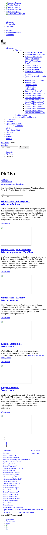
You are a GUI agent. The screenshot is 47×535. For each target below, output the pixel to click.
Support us (10, 35)
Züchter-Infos (11, 119)
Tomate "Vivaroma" (32, 70)
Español (17, 12)
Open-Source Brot (13, 130)
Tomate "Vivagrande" (33, 67)
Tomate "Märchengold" (34, 106)
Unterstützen (10, 26)
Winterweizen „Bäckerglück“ (30, 88)
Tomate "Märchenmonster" (35, 108)
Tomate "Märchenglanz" (34, 104)
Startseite (9, 152)
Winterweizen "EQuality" (35, 80)
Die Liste (18, 50)
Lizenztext (19, 126)
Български (20, 14)
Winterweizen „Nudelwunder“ (31, 83)
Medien (9, 136)
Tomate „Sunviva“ (32, 65)
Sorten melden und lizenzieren (26, 117)
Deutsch (17, 3)
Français (17, 9)
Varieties (9, 30)
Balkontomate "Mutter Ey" (35, 93)
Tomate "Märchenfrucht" (34, 102)
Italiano (16, 7)
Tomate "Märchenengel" (34, 98)
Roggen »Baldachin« (11, 345)
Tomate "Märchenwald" (34, 111)
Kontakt (9, 139)
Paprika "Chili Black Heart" (12, 462)
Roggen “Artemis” (10, 388)
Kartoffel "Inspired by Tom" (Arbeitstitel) (33, 58)
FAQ (8, 134)
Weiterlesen (5, 223)
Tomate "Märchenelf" (33, 95)
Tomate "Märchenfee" (33, 100)
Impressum (10, 519)
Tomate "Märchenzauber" (35, 113)
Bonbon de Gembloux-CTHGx (13, 468)
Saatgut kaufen (21, 115)
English (16, 5)
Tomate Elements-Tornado (35, 54)
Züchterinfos (10, 24)
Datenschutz (10, 521)
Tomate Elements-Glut (33, 52)
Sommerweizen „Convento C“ (13, 472)
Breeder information (13, 32)
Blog (8, 128)
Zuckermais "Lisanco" (33, 91)
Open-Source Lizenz (14, 124)
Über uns (9, 132)
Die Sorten (10, 22)
